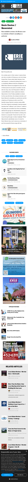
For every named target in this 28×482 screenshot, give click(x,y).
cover (15, 140)
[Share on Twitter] (13, 17)
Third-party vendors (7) (18, 461)
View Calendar (19, 202)
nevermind (9, 142)
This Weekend (19, 156)
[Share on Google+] (16, 17)
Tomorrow (12, 156)
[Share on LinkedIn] (18, 17)
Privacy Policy (11, 472)
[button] (14, 479)
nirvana (4, 142)
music (3, 140)
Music (3, 21)
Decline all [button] (20, 475)
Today (7, 156)
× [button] (26, 451)
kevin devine (22, 140)
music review (10, 140)
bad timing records (18, 142)
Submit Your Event (9, 202)
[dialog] (14, 466)
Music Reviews (10, 21)
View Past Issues (5, 253)
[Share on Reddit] (21, 17)
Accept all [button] (7, 475)
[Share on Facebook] (11, 17)
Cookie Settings (4, 472)
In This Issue (23, 253)
